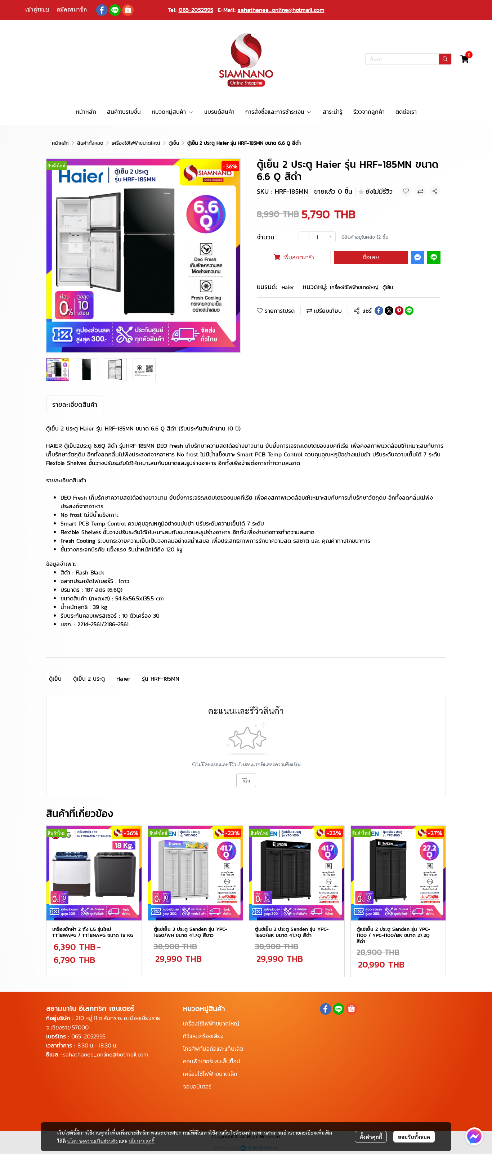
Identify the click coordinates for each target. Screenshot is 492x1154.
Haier (288, 287)
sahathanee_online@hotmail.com (281, 9)
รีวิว (246, 780)
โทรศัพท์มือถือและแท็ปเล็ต (213, 1048)
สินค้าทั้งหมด (90, 143)
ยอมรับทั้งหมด (414, 1136)
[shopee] (128, 10)
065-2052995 (196, 9)
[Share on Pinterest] (399, 310)
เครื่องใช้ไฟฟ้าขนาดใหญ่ (136, 143)
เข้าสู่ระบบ (37, 9)
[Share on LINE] (409, 310)
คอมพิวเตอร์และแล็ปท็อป (211, 1061)
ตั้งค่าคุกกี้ (370, 1136)
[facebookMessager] (474, 1136)
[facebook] (102, 10)
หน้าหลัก (60, 143)
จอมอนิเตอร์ (197, 1086)
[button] (408, 59)
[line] (115, 10)
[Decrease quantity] (304, 237)
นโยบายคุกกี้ (142, 1141)
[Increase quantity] (330, 237)
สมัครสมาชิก (72, 9)
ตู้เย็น (174, 143)
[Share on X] (389, 310)
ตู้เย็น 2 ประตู (89, 678)
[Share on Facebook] (379, 310)
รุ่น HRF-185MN (160, 678)
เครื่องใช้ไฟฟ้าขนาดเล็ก (210, 1073)
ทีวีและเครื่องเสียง (203, 1036)
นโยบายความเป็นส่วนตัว (92, 1141)
